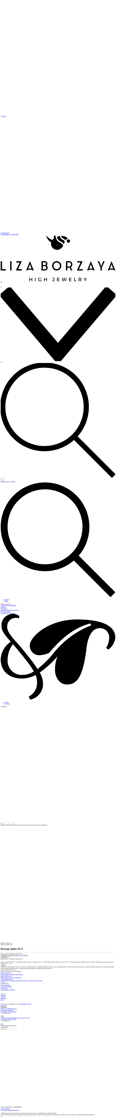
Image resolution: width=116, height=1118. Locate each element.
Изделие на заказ (5, 611)
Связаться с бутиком (6, 955)
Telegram (3, 995)
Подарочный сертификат (8, 613)
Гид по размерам (5, 985)
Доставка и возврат (6, 986)
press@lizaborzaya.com (24, 1004)
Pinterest (3, 997)
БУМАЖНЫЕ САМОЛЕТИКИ (10, 234)
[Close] (1, 1116)
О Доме (6, 702)
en (1, 362)
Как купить (4, 988)
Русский (6, 599)
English (6, 601)
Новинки (3, 607)
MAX (2, 1000)
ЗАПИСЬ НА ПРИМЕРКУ (8, 605)
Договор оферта (5, 1108)
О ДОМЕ (3, 116)
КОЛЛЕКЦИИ (5, 233)
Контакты (7, 703)
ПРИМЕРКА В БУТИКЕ (8, 481)
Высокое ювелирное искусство (10, 610)
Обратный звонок (6, 604)
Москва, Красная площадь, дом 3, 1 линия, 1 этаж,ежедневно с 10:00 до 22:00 (15, 1018)
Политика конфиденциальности (10, 1110)
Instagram (3, 998)
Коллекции (4, 608)
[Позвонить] (2, 479)
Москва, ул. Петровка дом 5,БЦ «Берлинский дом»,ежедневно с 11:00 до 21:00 (9, 1010)
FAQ (2, 1024)
